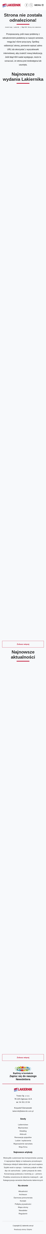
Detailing (23, 1131)
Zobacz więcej (23, 644)
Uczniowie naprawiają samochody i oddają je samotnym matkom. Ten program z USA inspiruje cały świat (23, 969)
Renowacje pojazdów (23, 1137)
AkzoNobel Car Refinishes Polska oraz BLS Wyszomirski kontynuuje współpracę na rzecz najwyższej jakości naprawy (23, 714)
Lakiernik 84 (23, 613)
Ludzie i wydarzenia (23, 1140)
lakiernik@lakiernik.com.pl (23, 1111)
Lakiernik (16, 27)
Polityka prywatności (23, 1204)
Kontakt (23, 1201)
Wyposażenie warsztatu (23, 1144)
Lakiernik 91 (23, 136)
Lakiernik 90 (23, 204)
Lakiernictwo (23, 1125)
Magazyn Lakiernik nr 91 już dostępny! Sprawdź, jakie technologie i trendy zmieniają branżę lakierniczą (23, 780)
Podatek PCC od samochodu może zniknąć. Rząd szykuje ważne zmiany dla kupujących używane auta (23, 1030)
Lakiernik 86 (23, 477)
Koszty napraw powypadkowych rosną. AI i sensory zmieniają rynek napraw (23, 907)
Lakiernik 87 (23, 409)
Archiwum (23, 1194)
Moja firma (23, 1147)
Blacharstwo (23, 1128)
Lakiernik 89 (23, 272)
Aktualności (23, 1191)
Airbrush (23, 1134)
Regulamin (23, 1214)
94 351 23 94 (24, 1102)
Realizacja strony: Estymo (23, 1229)
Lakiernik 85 (23, 545)
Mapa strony (23, 1207)
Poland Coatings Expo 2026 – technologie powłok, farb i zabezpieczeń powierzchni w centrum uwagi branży (23, 843)
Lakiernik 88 (23, 340)
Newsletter (23, 1073)
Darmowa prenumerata (23, 1198)
